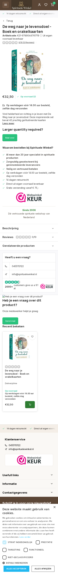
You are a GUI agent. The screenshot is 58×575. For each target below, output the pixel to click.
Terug (9, 20)
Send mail (10, 321)
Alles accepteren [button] (16, 568)
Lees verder (25, 537)
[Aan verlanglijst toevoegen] (32, 336)
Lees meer (8, 123)
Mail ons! (9, 137)
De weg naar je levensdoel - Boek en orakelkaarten (17, 373)
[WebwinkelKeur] (29, 197)
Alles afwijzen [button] (43, 568)
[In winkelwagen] (30, 404)
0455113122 (18, 266)
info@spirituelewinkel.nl (24, 274)
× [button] (54, 507)
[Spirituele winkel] (21, 5)
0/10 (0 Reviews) (26, 42)
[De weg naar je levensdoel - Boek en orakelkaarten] (20, 347)
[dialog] (29, 539)
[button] (29, 562)
